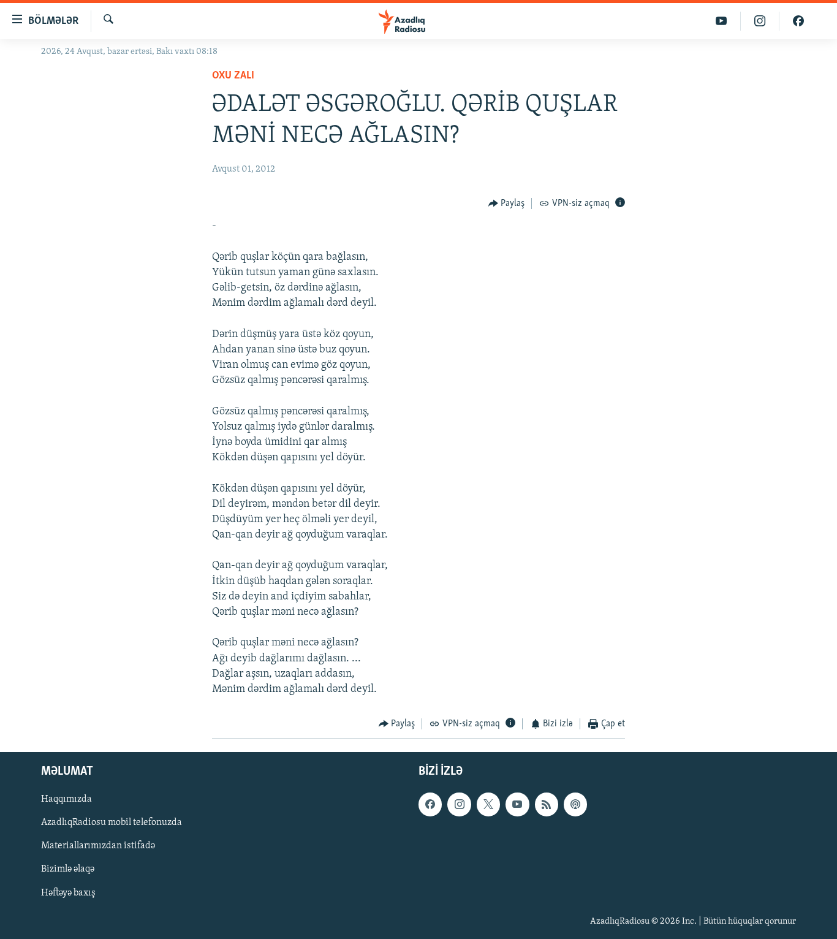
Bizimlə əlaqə (67, 869)
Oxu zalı (233, 76)
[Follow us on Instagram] (459, 804)
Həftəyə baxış (68, 892)
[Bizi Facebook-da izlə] (798, 21)
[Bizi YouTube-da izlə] (721, 21)
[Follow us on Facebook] (430, 804)
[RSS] (546, 804)
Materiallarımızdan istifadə (98, 846)
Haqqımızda (66, 799)
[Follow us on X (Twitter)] (488, 804)
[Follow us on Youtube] (517, 804)
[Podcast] (575, 804)
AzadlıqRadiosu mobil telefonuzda (111, 822)
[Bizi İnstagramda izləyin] (760, 21)
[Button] (506, 203)
